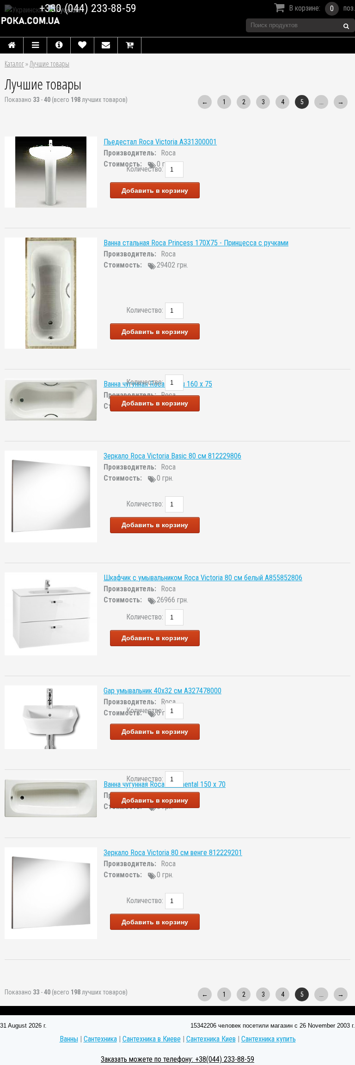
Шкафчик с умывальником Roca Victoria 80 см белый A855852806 (203, 577)
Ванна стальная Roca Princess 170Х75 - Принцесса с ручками (196, 242)
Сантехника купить (268, 1039)
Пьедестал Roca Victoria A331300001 (160, 141)
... (321, 102)
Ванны (69, 1039)
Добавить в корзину (155, 190)
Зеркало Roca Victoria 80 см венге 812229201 (173, 852)
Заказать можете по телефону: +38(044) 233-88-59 (177, 1059)
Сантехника (100, 1039)
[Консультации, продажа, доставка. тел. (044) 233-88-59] (74, 20)
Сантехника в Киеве (151, 1039)
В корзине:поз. (322, 8)
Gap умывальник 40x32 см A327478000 (162, 690)
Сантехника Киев (211, 1039)
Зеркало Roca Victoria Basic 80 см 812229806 (172, 456)
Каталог (14, 64)
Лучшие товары (49, 64)
